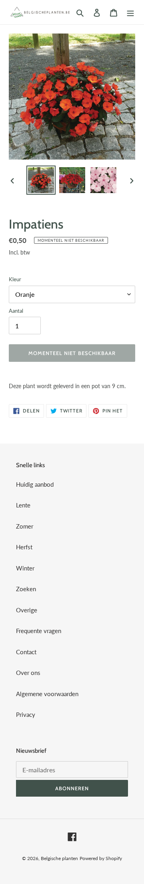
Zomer (24, 526)
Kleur (15, 279)
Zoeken (26, 588)
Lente (23, 505)
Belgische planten (59, 858)
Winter (25, 568)
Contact (26, 651)
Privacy (25, 714)
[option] (40, 180)
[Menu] (130, 12)
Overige (26, 610)
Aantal (16, 311)
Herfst (24, 547)
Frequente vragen (38, 630)
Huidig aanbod (35, 484)
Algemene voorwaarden (47, 693)
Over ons (28, 672)
